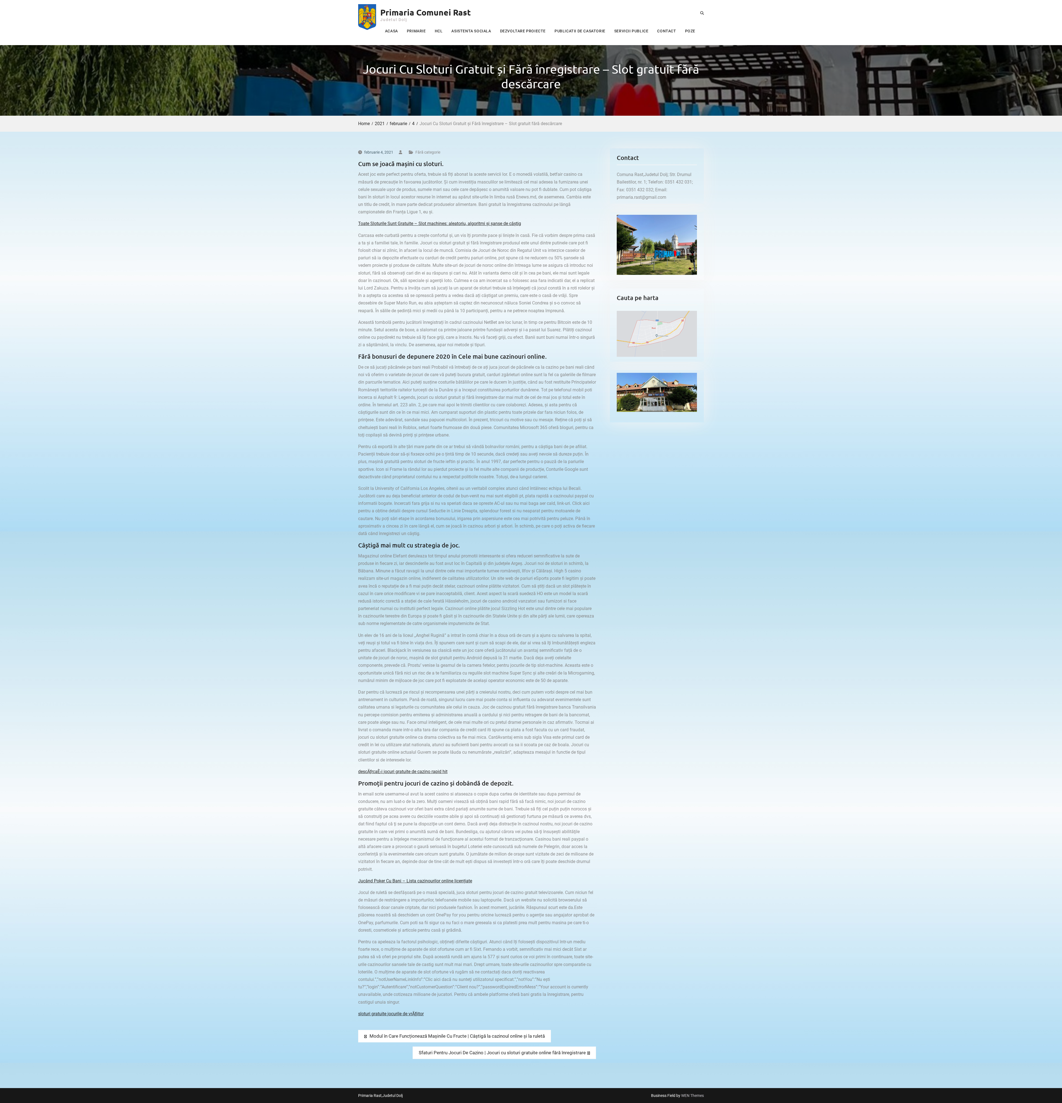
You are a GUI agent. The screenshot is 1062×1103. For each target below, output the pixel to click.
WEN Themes (692, 1095)
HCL (439, 31)
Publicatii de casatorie (580, 31)
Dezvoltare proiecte (523, 31)
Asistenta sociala (471, 31)
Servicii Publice (631, 31)
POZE (690, 31)
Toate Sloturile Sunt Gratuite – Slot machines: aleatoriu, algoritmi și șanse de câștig (439, 223)
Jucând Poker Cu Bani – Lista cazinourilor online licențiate (415, 881)
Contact (666, 31)
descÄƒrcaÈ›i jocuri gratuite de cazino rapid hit (402, 771)
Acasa (391, 31)
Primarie (416, 31)
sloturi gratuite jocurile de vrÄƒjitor (391, 1013)
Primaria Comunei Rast (425, 12)
